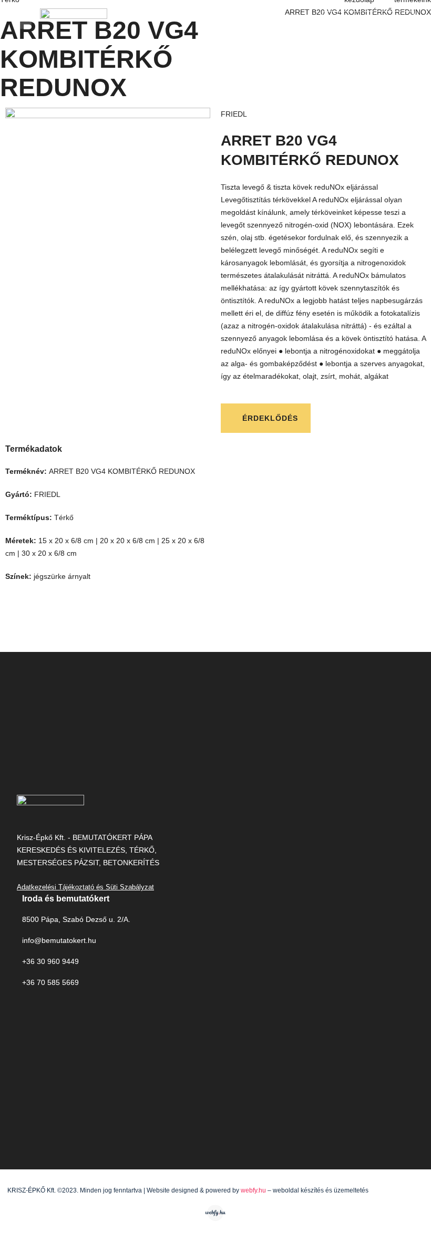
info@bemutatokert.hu (59, 940)
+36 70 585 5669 (50, 982)
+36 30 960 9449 (50, 961)
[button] (24, 20)
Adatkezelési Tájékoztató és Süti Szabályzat (85, 887)
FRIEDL (234, 114)
